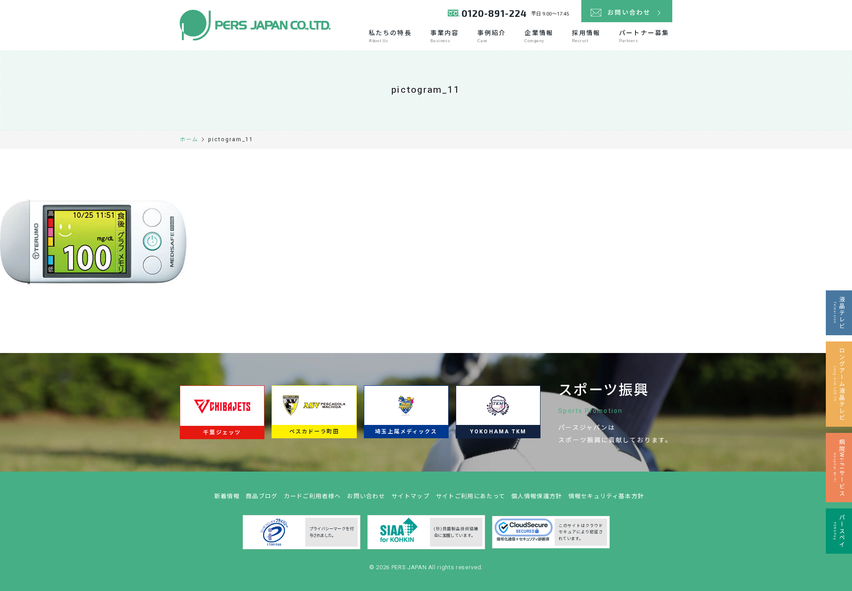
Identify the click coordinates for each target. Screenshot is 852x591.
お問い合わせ (366, 496)
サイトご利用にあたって (470, 496)
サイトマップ (410, 496)
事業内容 (444, 36)
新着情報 (227, 496)
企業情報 (539, 36)
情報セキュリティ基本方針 (606, 496)
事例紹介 (491, 36)
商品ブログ (262, 496)
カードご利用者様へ (312, 496)
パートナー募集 (644, 36)
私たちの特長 (390, 36)
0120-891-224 (494, 13)
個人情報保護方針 (536, 496)
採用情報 (586, 36)
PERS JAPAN (409, 567)
